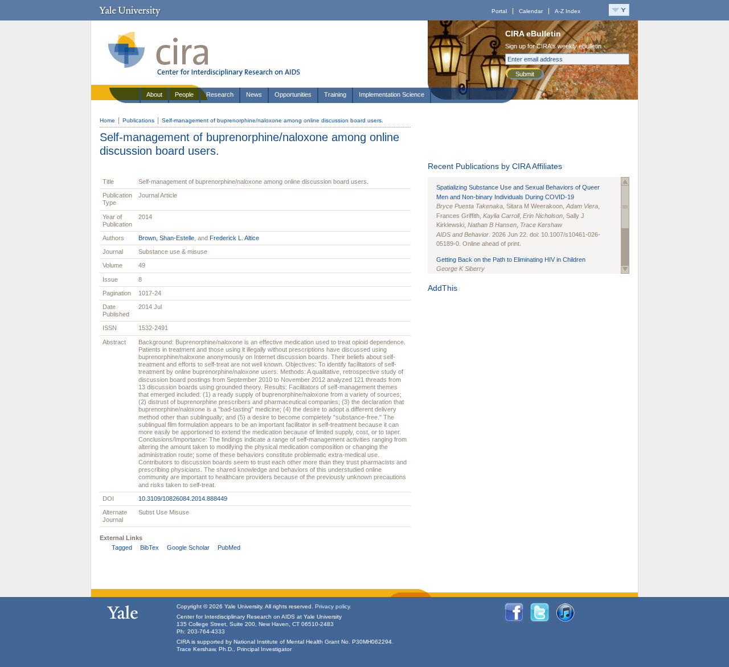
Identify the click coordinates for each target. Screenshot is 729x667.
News (254, 94)
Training (335, 94)
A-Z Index (567, 11)
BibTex (149, 547)
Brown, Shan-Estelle (166, 237)
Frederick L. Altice (234, 237)
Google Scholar (188, 547)
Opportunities (293, 94)
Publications (138, 120)
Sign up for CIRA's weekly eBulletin (553, 46)
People (184, 94)
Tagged (122, 547)
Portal (499, 11)
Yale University (129, 10)
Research (220, 94)
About (154, 94)
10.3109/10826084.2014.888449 (182, 498)
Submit (524, 74)
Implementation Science (391, 94)
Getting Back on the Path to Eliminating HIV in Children (510, 259)
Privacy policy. (333, 606)
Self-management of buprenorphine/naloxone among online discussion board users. (272, 120)
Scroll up (625, 181)
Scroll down (625, 269)
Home (107, 120)
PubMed (229, 547)
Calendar (531, 11)
